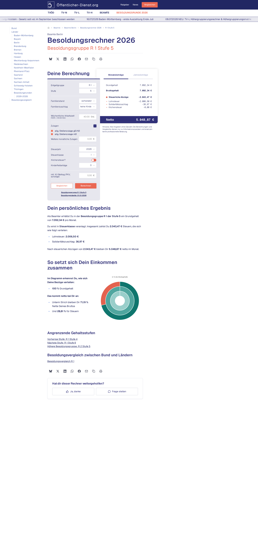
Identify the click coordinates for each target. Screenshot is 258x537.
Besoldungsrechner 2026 (90, 28)
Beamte (104, 12)
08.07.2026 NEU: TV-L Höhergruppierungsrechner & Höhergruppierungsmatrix (201, 19)
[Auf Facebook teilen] (79, 59)
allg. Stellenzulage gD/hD (67, 131)
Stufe (53, 91)
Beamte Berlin (70, 28)
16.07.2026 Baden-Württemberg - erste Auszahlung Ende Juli (113, 19)
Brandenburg (20, 46)
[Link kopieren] (93, 59)
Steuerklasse (57, 155)
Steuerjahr (56, 149)
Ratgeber (124, 4)
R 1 (109, 28)
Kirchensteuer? (58, 160)
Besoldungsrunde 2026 (132, 12)
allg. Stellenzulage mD (66, 134)
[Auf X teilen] (57, 59)
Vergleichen (149, 4)
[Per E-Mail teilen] (86, 59)
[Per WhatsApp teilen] (72, 59)
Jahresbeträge (140, 74)
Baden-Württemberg (23, 35)
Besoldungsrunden (23, 92)
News (135, 4)
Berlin (17, 42)
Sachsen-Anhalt (21, 82)
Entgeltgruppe (57, 85)
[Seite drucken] (100, 59)
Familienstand (57, 101)
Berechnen (86, 185)
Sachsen (18, 78)
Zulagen (55, 125)
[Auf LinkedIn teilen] (65, 59)
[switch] (94, 160)
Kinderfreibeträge (59, 165)
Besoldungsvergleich (21, 100)
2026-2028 (22, 96)
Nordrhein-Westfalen (24, 67)
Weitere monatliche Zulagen (64, 139)
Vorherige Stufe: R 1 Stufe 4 (62, 339)
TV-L (77, 12)
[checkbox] (52, 131)
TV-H (90, 12)
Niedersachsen (21, 64)
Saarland (18, 74)
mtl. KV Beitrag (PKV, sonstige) (60, 175)
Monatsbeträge (116, 74)
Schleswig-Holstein (23, 85)
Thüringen (18, 89)
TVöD (51, 12)
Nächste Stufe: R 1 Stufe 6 (61, 342)
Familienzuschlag (59, 106)
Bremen (17, 49)
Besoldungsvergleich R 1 (60, 361)
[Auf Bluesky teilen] (50, 59)
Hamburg (18, 53)
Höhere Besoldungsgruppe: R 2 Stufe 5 (68, 346)
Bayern (17, 39)
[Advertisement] (27, 130)
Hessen (17, 57)
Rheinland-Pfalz (22, 71)
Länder (14, 31)
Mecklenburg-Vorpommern (26, 60)
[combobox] (87, 85)
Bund (14, 28)
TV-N (64, 12)
